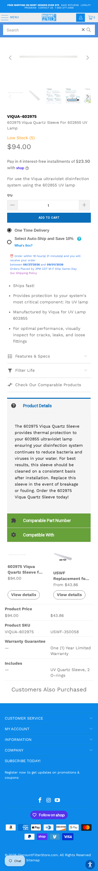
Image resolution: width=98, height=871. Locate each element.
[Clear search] (83, 29)
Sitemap (33, 860)
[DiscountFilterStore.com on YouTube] (57, 800)
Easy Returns (70, 5)
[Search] (89, 28)
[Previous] (11, 57)
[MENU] (2, 17)
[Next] (87, 57)
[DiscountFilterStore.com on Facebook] (40, 800)
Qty (10, 195)
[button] (90, 864)
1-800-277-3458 (64, 7)
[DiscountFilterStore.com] (49, 17)
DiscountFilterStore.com (38, 855)
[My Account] (80, 17)
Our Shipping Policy (23, 273)
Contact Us (45, 7)
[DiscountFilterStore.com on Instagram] (48, 800)
